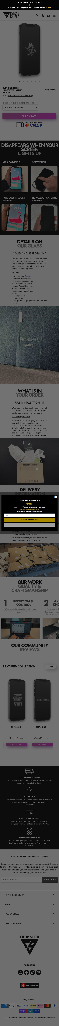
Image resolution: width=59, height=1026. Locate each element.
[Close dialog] (55, 497)
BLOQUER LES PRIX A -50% (29, 520)
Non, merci (30, 524)
